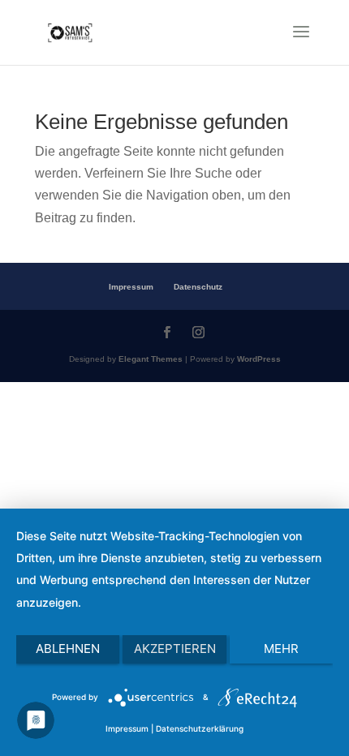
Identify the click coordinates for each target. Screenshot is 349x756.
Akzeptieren (175, 648)
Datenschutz (198, 286)
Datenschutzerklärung (199, 728)
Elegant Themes (150, 358)
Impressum (131, 286)
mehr (281, 648)
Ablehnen (68, 648)
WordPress (259, 358)
